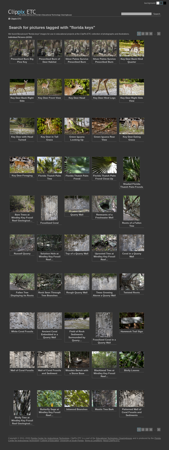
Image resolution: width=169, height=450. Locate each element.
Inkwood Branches (76, 409)
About (111, 440)
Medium (161, 3)
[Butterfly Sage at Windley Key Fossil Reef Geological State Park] (49, 398)
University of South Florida (72, 440)
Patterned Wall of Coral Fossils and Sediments (132, 412)
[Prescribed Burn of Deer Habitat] (49, 48)
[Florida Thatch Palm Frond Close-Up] (104, 165)
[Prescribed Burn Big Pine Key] (22, 48)
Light (157, 3)
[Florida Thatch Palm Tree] (49, 165)
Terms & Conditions (93, 440)
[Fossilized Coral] (49, 208)
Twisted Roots (132, 292)
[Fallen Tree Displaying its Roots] (22, 281)
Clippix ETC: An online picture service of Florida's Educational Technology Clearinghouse (40, 13)
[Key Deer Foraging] (22, 165)
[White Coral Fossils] (22, 320)
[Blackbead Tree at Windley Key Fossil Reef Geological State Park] (104, 359)
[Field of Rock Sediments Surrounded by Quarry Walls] (76, 320)
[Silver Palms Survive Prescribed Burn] (76, 48)
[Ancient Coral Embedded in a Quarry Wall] (49, 320)
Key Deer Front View (49, 97)
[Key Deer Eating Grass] (131, 126)
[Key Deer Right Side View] (131, 87)
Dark (164, 3)
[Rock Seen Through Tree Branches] (49, 281)
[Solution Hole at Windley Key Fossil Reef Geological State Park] (49, 242)
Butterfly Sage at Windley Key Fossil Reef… (49, 412)
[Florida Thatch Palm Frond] (76, 165)
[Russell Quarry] (22, 242)
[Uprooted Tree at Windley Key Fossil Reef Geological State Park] (104, 242)
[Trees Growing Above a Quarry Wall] (104, 281)
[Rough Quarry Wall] (76, 281)
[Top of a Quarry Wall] (76, 242)
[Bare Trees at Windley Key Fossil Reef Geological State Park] (22, 203)
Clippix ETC (16, 18)
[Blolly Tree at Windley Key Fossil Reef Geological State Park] (22, 402)
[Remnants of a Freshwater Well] (104, 203)
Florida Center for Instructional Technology (50, 438)
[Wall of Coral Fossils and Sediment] (49, 359)
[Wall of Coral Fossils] (22, 359)
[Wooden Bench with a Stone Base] (76, 359)
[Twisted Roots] (131, 281)
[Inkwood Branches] (76, 398)
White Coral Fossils (22, 331)
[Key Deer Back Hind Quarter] (131, 48)
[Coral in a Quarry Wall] (131, 242)
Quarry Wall (76, 214)
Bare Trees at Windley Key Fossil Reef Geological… (22, 217)
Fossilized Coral (49, 223)
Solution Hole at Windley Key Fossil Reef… (49, 256)
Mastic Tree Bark (104, 409)
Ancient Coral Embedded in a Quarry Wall (49, 334)
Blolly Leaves (131, 370)
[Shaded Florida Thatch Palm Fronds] (131, 169)
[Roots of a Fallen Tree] (131, 208)
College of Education (49, 440)
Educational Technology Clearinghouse (114, 438)
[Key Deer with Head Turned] (22, 126)
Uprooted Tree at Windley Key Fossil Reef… (104, 256)
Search (156, 14)
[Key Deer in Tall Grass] (49, 126)
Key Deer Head (77, 97)
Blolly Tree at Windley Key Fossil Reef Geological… (22, 420)
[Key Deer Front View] (49, 87)
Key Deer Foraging (22, 175)
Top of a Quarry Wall (77, 253)
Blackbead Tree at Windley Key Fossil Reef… (104, 373)
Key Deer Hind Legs (104, 97)
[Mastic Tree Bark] (104, 398)
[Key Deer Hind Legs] (104, 87)
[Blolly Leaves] (131, 359)
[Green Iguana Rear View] (104, 126)
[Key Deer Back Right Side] (22, 87)
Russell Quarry (22, 253)
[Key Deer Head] (76, 87)
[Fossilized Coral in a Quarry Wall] (104, 324)
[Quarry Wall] (76, 203)
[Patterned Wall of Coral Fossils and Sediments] (131, 398)
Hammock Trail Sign (132, 331)
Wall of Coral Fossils (22, 370)
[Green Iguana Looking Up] (76, 126)
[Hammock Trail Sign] (131, 320)
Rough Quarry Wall (76, 292)
